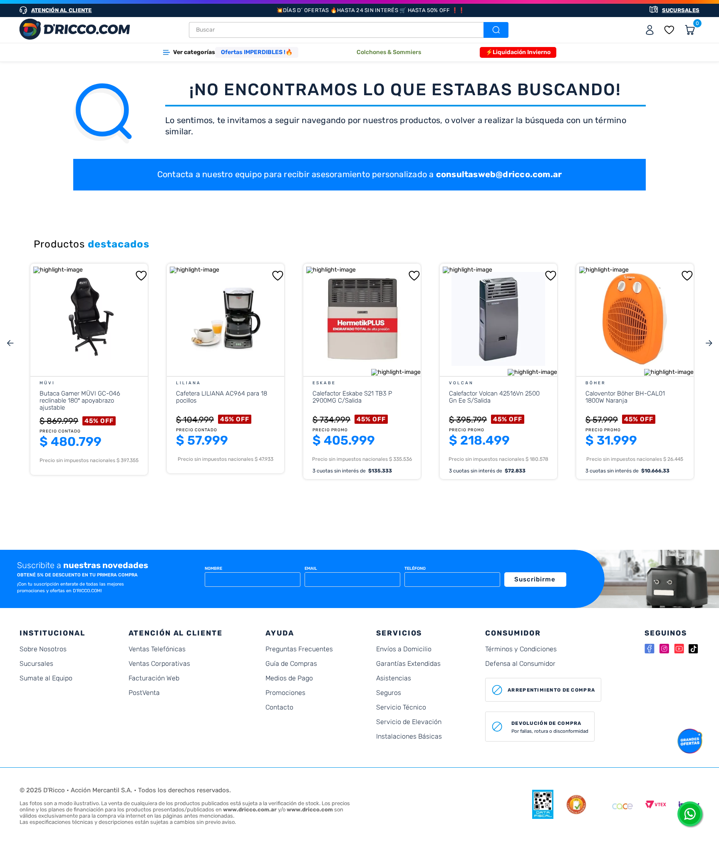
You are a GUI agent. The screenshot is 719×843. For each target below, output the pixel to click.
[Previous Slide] (10, 343)
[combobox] (348, 30)
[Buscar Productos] (495, 30)
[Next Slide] (709, 343)
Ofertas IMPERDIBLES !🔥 (257, 52)
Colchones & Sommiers (389, 52)
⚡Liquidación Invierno (518, 52)
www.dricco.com (310, 809)
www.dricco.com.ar (250, 809)
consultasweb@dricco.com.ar (499, 174)
